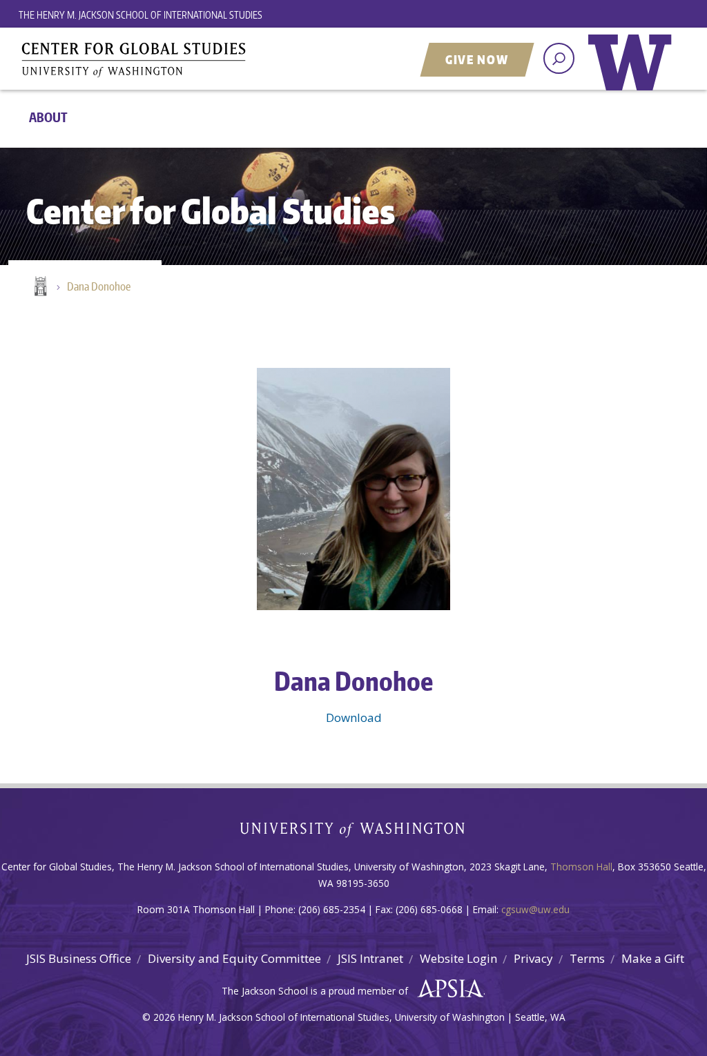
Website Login (458, 958)
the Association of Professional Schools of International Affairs (447, 989)
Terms (587, 958)
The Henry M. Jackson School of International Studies (140, 15)
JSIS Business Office (78, 958)
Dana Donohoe (98, 286)
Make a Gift (652, 958)
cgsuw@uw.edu (535, 909)
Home (39, 287)
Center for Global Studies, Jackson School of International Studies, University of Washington (191, 60)
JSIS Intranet (370, 958)
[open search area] (558, 58)
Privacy (533, 958)
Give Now (477, 59)
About (48, 117)
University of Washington (633, 72)
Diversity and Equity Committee (234, 958)
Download (354, 717)
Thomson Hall (581, 866)
